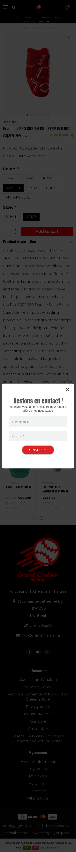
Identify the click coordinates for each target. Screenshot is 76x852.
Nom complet (20, 421)
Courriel (18, 435)
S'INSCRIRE (38, 450)
